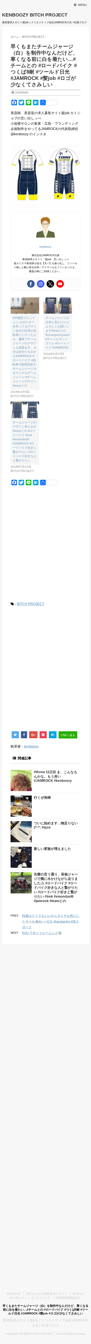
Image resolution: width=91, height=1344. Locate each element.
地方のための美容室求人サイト (47, 1293)
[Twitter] (50, 284)
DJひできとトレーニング (40, 933)
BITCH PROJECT (30, 604)
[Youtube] (60, 284)
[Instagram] (40, 284)
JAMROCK (13, 1293)
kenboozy (31, 746)
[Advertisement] (45, 546)
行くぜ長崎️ (42, 797)
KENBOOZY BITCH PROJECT (34, 15)
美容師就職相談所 (68, 1297)
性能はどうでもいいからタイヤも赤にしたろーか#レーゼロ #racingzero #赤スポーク (50, 921)
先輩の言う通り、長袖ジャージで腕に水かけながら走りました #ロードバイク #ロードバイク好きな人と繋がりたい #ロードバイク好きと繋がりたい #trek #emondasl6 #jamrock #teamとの (56, 887)
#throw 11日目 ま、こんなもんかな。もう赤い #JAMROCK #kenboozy (55, 776)
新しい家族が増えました (52, 848)
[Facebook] (31, 284)
